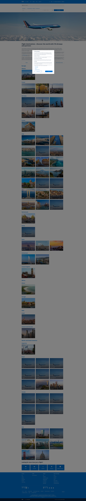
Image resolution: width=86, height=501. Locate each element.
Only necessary (38, 71)
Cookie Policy (36, 67)
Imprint (36, 68)
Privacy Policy (36, 66)
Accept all (49, 71)
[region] (43, 62)
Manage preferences (37, 69)
